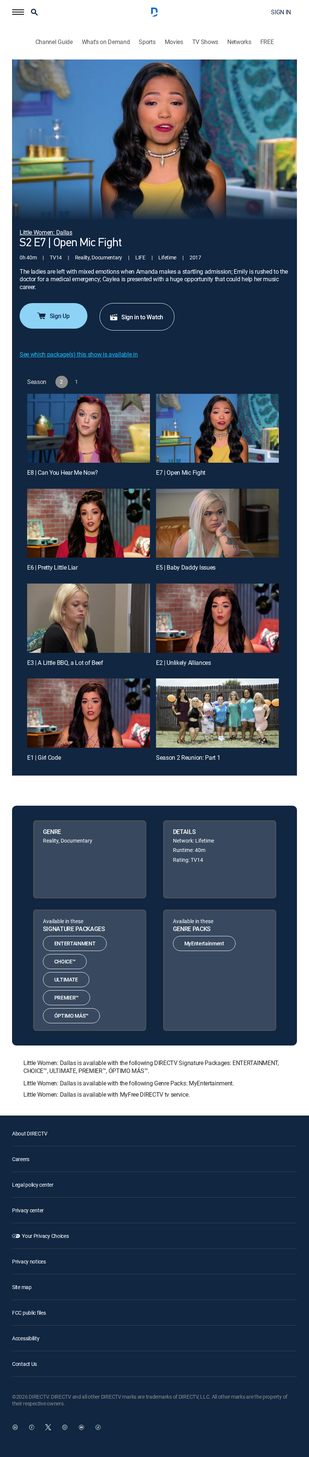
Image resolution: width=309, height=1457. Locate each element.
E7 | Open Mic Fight (180, 472)
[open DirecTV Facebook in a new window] (32, 1427)
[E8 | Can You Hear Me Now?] (88, 428)
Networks (239, 42)
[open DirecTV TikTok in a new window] (98, 1427)
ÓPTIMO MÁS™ (71, 1015)
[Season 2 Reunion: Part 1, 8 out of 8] (217, 712)
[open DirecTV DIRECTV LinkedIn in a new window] (15, 1427)
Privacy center (28, 1210)
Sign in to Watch (142, 317)
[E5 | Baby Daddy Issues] (217, 523)
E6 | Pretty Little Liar (52, 567)
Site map (22, 1287)
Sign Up (60, 316)
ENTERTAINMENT (75, 943)
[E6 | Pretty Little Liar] (88, 523)
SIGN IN (281, 12)
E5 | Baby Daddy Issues (186, 567)
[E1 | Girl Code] (88, 712)
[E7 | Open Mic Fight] (217, 428)
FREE (267, 42)
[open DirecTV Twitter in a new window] (48, 1427)
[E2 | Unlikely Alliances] (217, 618)
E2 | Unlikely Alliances (183, 662)
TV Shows (205, 42)
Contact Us (24, 1363)
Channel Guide (54, 42)
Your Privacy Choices (45, 1235)
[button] (18, 12)
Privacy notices (29, 1261)
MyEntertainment (204, 943)
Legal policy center (33, 1184)
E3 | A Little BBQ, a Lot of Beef (65, 662)
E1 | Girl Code (44, 757)
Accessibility (25, 1338)
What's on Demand (106, 42)
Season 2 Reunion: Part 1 (188, 757)
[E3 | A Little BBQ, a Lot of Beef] (88, 618)
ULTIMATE (66, 979)
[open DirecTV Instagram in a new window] (65, 1427)
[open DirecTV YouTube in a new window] (81, 1427)
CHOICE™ (65, 961)
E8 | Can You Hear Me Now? (62, 472)
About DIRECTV (29, 1133)
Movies (174, 42)
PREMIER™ (66, 997)
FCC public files (29, 1312)
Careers (20, 1159)
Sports (147, 42)
